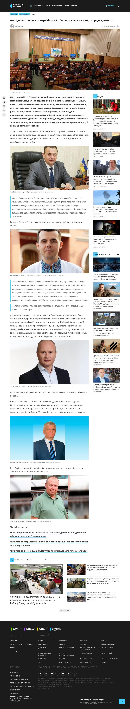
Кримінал (84, 641)
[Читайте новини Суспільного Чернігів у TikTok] (75, 674)
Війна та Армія (65, 662)
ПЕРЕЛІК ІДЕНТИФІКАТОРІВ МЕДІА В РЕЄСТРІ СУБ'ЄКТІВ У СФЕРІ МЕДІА (21, 699)
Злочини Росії (86, 659)
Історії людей (106, 653)
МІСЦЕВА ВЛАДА (24, 14)
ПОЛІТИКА (14, 14)
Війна (48, 6)
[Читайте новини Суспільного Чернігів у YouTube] (52, 674)
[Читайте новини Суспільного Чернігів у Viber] (57, 674)
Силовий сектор (87, 653)
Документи (15, 690)
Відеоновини (85, 662)
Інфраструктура (107, 648)
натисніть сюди (67, 686)
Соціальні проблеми (109, 659)
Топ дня (104, 662)
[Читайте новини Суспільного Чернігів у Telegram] (63, 674)
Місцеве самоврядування (66, 654)
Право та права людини (44, 654)
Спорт (66, 6)
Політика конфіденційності (22, 686)
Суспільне (66, 684)
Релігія (62, 659)
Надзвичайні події (109, 644)
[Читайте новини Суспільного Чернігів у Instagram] (46, 674)
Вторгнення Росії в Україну (21, 644)
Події (33, 14)
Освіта (62, 644)
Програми (14, 693)
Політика (42, 659)
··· (99, 5)
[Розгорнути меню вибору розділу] (31, 6)
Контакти (14, 672)
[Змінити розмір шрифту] (118, 26)
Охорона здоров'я (67, 648)
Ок (122, 701)
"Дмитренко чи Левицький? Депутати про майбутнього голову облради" (48, 550)
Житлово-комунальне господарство (89, 649)
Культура (74, 6)
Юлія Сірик (19, 26)
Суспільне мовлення (19, 679)
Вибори (83, 644)
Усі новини (39, 6)
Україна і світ (57, 6)
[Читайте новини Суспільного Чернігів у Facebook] (40, 674)
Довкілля (42, 648)
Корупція (63, 641)
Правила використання (20, 683)
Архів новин (15, 676)
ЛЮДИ (12, 648)
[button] (4, 98)
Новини (13, 641)
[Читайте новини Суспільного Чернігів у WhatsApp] (69, 674)
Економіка (43, 644)
